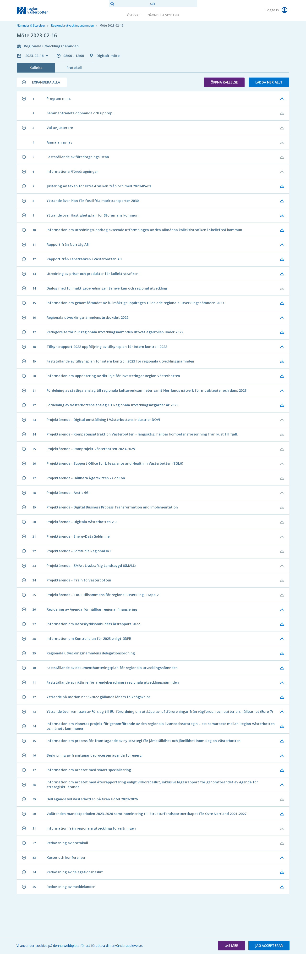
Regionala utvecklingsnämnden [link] (72, 25)
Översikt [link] (133, 15)
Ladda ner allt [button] (269, 82)
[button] (42, 82)
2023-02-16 (34, 55)
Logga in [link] (272, 10)
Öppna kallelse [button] (224, 82)
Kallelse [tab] (36, 67)
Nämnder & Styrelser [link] (163, 15)
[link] (41, 10)
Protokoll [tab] (74, 67)
